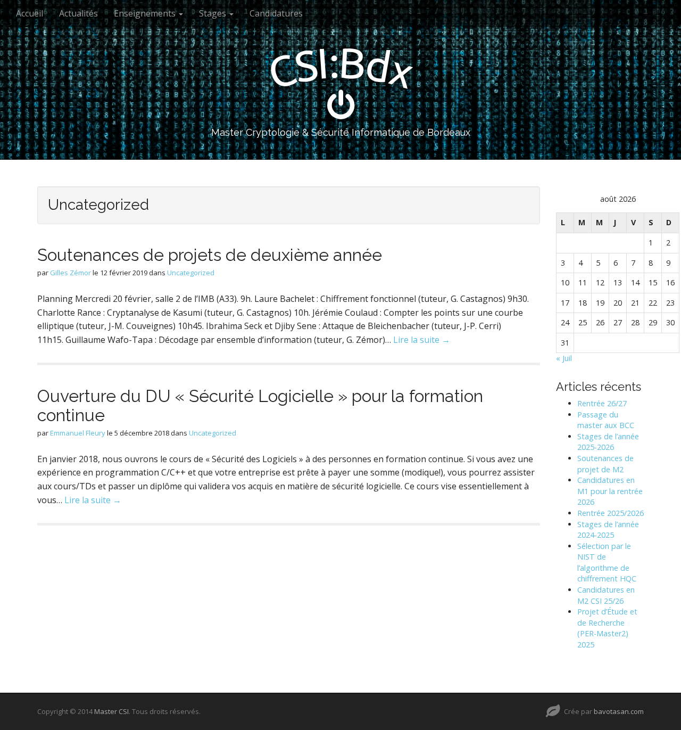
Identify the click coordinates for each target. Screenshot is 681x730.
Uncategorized (190, 272)
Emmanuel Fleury (77, 433)
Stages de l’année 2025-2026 (608, 442)
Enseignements (146, 13)
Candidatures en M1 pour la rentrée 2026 (610, 491)
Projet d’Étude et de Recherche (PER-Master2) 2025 (607, 628)
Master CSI (111, 711)
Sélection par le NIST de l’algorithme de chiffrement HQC (606, 562)
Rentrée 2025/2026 (610, 513)
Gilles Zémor (70, 272)
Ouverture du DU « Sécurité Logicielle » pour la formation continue (260, 405)
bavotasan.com (619, 711)
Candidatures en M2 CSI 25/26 (606, 595)
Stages (213, 13)
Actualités (78, 13)
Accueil (29, 13)
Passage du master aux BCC (605, 420)
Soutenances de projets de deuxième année (209, 255)
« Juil (564, 358)
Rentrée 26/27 (602, 403)
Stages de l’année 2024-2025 (608, 529)
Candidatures (276, 13)
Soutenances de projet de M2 (605, 463)
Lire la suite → (421, 340)
